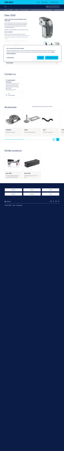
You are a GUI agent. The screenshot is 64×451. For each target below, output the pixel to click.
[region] (32, 53)
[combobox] (53, 6)
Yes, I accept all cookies (51, 57)
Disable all (40, 57)
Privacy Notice (13, 53)
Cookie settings (10, 57)
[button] (57, 139)
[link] (38, 2)
